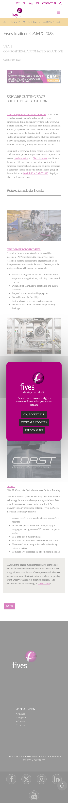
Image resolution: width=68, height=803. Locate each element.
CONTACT (47, 3)
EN (17, 3)
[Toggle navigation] (58, 12)
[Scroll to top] (63, 796)
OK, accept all (34, 414)
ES (37, 3)
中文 (31, 3)
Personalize (34, 430)
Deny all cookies (34, 422)
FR (24, 3)
